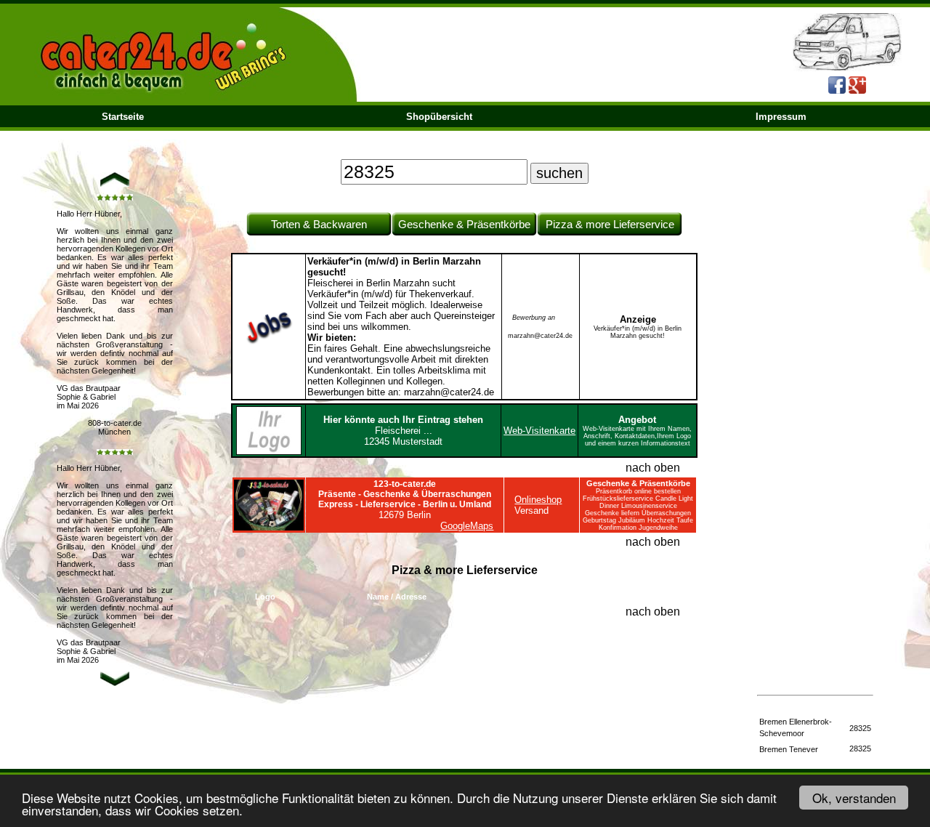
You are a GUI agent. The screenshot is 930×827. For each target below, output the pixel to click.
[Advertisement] (815, 445)
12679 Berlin (404, 499)
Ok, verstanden (854, 797)
